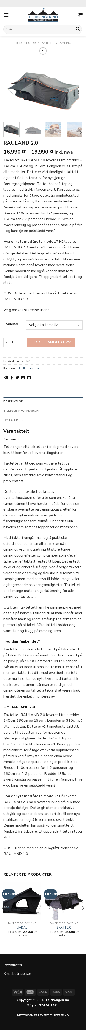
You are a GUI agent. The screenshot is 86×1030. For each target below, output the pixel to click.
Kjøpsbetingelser (17, 973)
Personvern (12, 964)
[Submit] (78, 29)
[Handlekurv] (80, 15)
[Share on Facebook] (12, 378)
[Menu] (6, 14)
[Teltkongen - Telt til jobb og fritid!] (43, 15)
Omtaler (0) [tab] (13, 420)
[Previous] (11, 89)
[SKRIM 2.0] (64, 901)
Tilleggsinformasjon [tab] (21, 411)
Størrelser (10, 324)
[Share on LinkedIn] (29, 378)
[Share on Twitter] (17, 378)
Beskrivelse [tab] (13, 401)
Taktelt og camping (55, 43)
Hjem (18, 43)
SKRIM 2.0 (64, 928)
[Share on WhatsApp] (6, 378)
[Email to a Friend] (23, 378)
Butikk (31, 43)
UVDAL (22, 928)
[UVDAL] (22, 901)
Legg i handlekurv (51, 342)
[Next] (75, 89)
